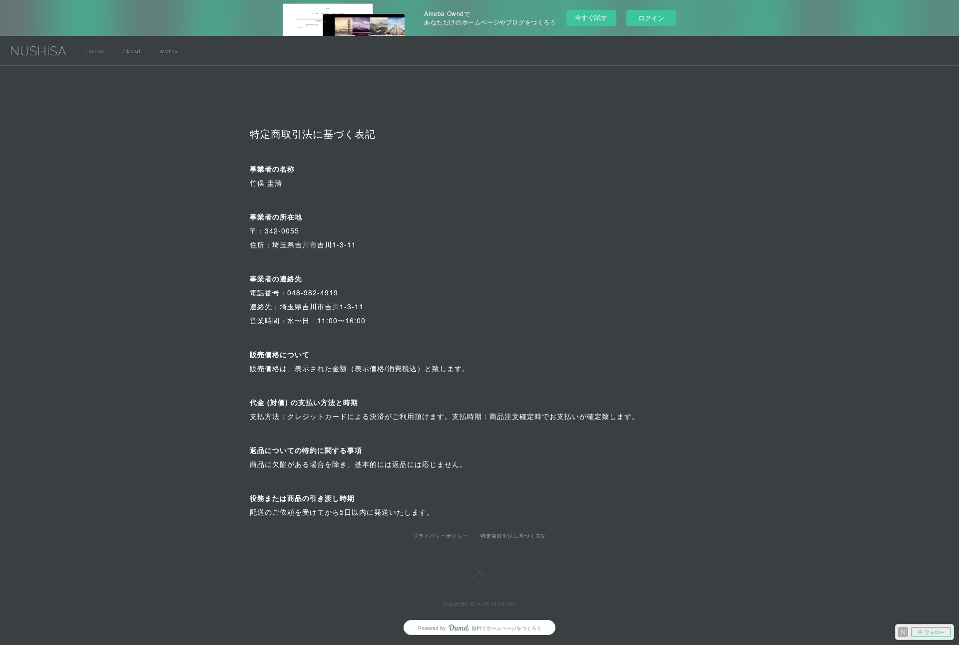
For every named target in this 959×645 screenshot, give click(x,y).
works (168, 50)
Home (94, 50)
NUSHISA (38, 51)
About (131, 50)
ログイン (651, 17)
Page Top (479, 576)
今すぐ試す (591, 17)
